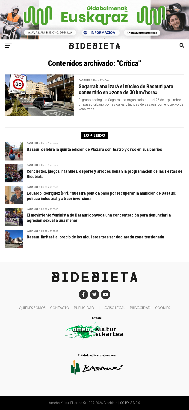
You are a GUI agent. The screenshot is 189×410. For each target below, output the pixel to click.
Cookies (162, 308)
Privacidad (140, 308)
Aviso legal (114, 308)
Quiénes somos (32, 308)
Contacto (59, 308)
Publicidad (84, 308)
